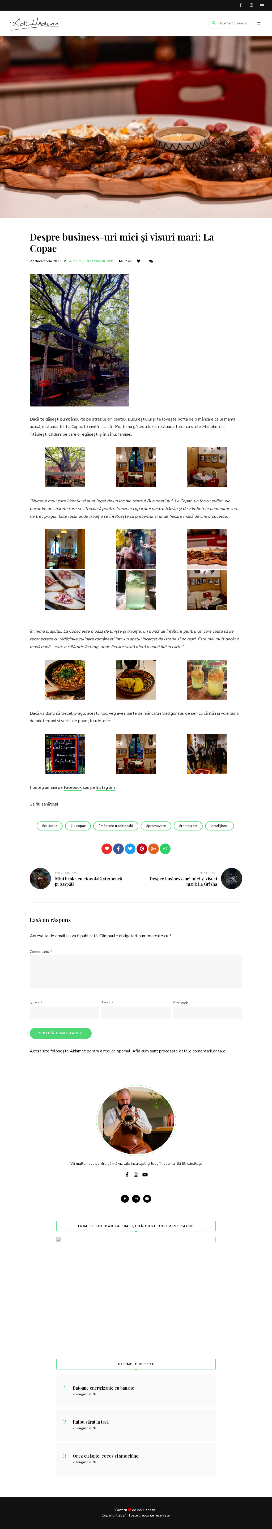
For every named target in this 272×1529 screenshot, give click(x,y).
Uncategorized (99, 261)
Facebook (73, 787)
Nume (36, 1002)
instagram (251, 5)
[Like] (106, 848)
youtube (262, 5)
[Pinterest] (142, 848)
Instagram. (106, 787)
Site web (180, 1002)
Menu (258, 23)
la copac (79, 826)
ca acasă (50, 826)
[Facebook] (118, 848)
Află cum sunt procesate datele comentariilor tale (179, 1051)
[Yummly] (153, 848)
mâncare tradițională (117, 826)
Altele (75, 261)
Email (107, 1002)
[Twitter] (130, 848)
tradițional (220, 826)
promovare (157, 826)
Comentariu (41, 951)
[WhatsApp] (165, 848)
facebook (240, 5)
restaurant (189, 826)
